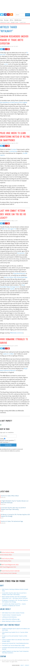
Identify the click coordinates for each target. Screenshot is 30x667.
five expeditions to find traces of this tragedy (13, 102)
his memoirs (21, 253)
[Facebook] (5, 14)
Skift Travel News (4, 442)
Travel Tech (23, 22)
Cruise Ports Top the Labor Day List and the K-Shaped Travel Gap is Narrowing (13, 508)
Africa (11, 20)
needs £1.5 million (8, 354)
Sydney (12, 289)
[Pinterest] (8, 14)
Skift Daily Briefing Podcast (10, 625)
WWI (3, 229)
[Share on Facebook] (4, 49)
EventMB (3, 657)
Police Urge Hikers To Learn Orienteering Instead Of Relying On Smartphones (15, 137)
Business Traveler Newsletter (7, 440)
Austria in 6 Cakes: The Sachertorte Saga (12, 521)
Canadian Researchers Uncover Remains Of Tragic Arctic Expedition (14, 40)
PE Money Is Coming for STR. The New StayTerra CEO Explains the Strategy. (15, 601)
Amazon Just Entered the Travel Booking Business (15, 643)
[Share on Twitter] (1, 49)
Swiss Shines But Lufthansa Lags (11, 619)
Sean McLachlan (6, 46)
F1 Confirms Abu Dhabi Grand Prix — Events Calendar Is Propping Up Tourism (14, 604)
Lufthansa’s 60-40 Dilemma (9, 617)
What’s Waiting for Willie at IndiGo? (11, 621)
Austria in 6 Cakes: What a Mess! (10, 495)
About (22, 665)
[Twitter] (2, 14)
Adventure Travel (5, 22)
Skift (2, 586)
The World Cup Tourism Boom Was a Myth (13, 645)
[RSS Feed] (11, 14)
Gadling (15, 5)
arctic (6, 64)
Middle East (17, 20)
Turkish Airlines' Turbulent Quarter (11, 615)
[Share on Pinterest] (6, 49)
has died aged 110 (10, 229)
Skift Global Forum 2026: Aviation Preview (13, 613)
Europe (6, 20)
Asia (1, 20)
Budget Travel (14, 22)
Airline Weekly (5, 609)
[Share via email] (8, 49)
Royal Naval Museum (19, 273)
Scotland (14, 149)
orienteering (13, 151)
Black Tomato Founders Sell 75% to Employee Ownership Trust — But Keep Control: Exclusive (15, 597)
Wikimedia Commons (16, 333)
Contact (27, 665)
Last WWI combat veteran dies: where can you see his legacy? (13, 214)
